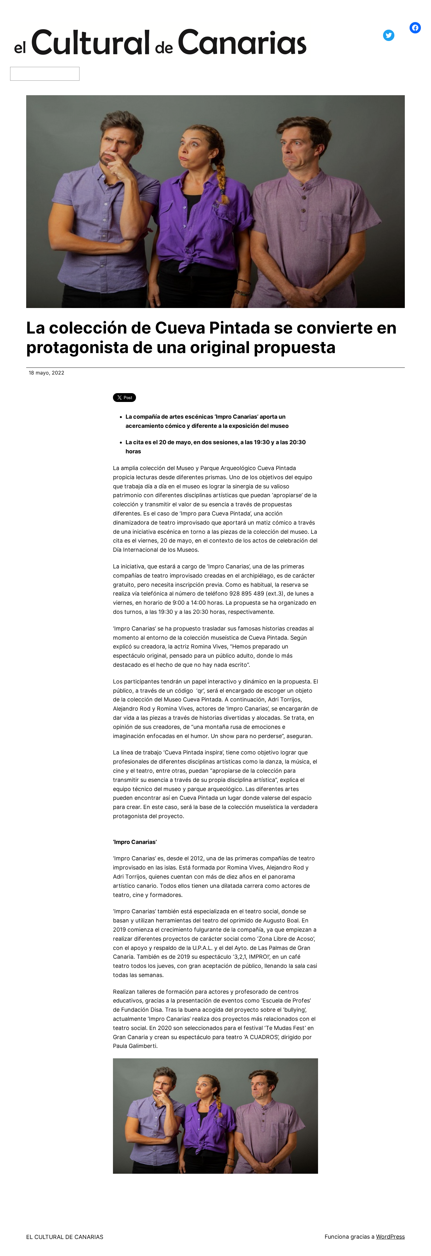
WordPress (390, 1236)
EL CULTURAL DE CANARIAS (64, 1237)
